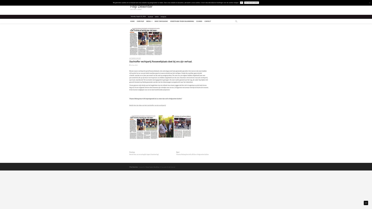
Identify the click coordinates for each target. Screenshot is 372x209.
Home (132, 21)
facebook (150, 16)
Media (148, 21)
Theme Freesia (149, 167)
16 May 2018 (133, 65)
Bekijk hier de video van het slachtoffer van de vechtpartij (147, 105)
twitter (157, 16)
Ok (241, 2)
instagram (163, 16)
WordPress (156, 167)
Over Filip (140, 21)
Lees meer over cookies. (251, 2)
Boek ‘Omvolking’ (161, 21)
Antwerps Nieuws (135, 58)
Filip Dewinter (141, 6)
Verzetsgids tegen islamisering (182, 21)
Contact (208, 21)
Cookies (199, 21)
